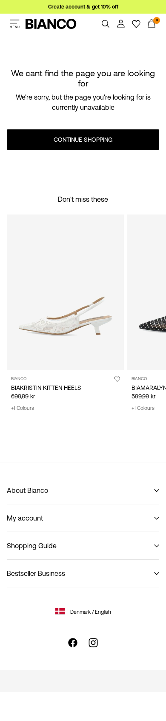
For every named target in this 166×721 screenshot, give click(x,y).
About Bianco (27, 490)
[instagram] (93, 642)
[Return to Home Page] (51, 24)
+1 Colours (22, 408)
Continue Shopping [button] (83, 139)
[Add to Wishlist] (117, 379)
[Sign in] (121, 23)
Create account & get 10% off (83, 7)
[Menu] (14, 23)
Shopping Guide (32, 545)
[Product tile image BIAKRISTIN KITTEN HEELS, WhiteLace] (65, 292)
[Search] (105, 23)
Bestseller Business (36, 573)
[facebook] (73, 642)
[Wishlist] (136, 23)
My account (25, 518)
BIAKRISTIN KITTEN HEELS (46, 387)
